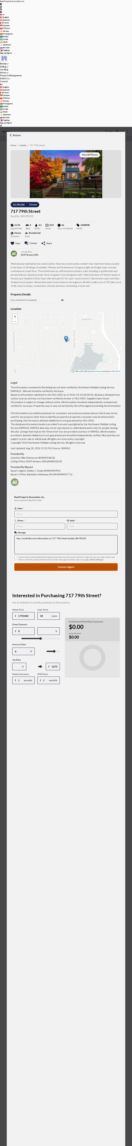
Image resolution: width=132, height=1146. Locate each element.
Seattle (23, 145)
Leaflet (81, 371)
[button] (66, 339)
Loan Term (42, 609)
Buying (3, 63)
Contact (4, 81)
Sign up (3, 53)
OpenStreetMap (94, 371)
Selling (3, 67)
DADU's (4, 78)
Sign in (9, 53)
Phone (21, 520)
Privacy (100, 559)
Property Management (11, 75)
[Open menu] (1, 125)
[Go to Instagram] (1, 6)
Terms (92, 559)
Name (21, 508)
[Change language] (2, 14)
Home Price (18, 609)
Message (22, 532)
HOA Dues (42, 674)
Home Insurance (20, 674)
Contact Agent (66, 567)
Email (73, 520)
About (3, 72)
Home (13, 145)
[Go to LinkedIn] (1, 12)
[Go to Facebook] (1, 4)
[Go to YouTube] (1, 9)
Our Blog (4, 69)
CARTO (117, 371)
